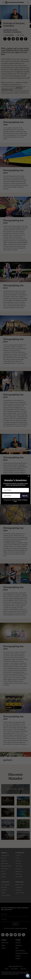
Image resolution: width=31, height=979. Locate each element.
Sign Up (24, 496)
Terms (19, 500)
